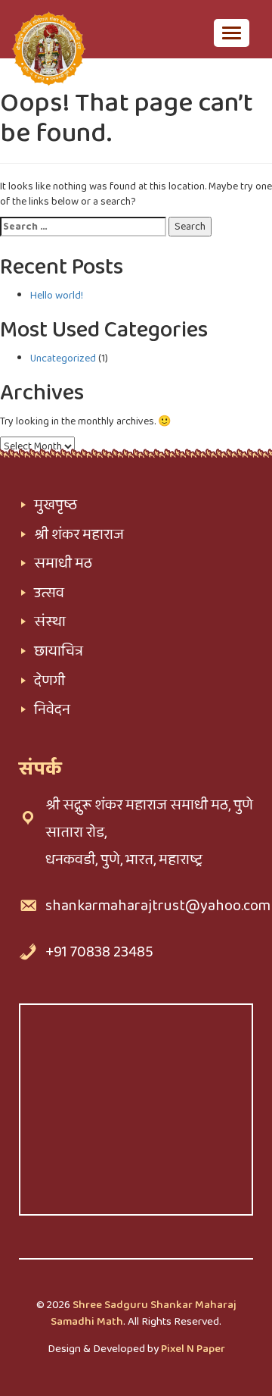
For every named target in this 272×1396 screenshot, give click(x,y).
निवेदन (52, 709)
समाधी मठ (63, 563)
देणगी (49, 680)
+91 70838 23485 (99, 952)
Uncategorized (63, 358)
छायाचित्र (58, 651)
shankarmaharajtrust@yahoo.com (157, 906)
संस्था (50, 621)
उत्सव (49, 593)
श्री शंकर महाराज (79, 534)
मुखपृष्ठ (55, 505)
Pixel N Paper (193, 1349)
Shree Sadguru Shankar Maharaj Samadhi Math (143, 1313)
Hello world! (56, 295)
